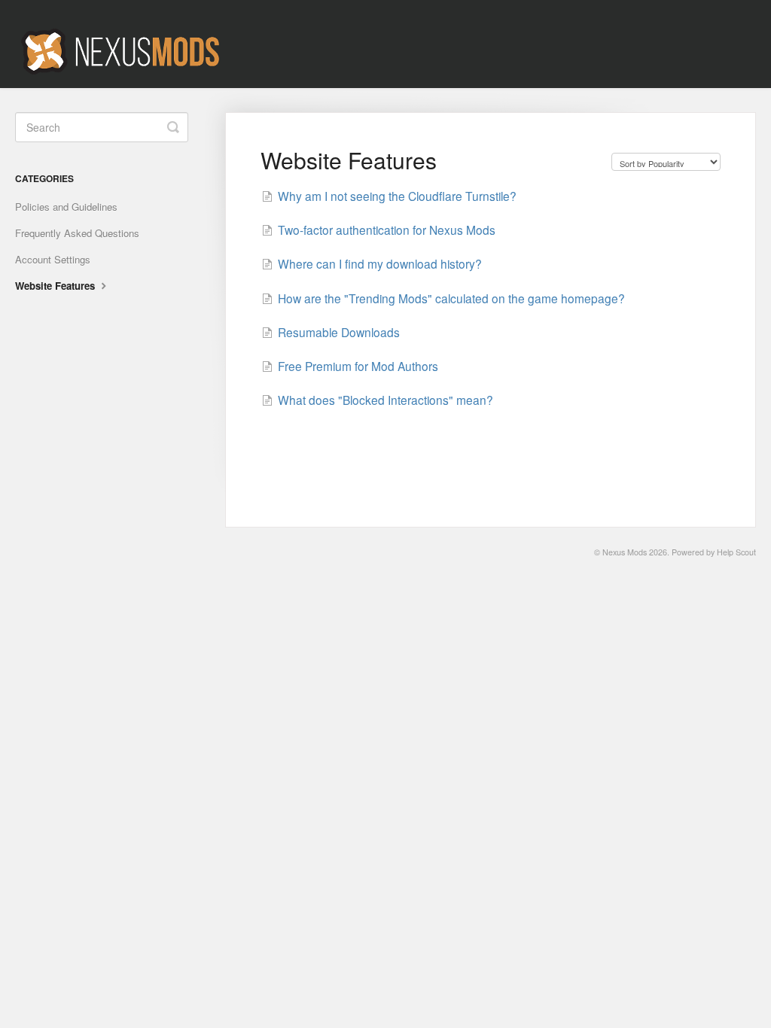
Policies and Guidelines (66, 206)
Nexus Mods (624, 552)
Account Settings (52, 259)
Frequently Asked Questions (77, 233)
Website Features (56, 285)
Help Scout (736, 552)
